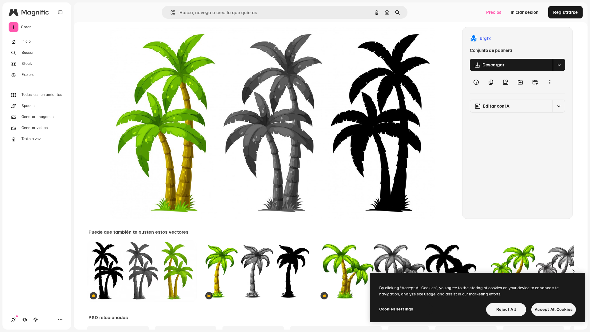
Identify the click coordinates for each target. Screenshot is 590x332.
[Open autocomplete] (170, 12)
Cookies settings (396, 309)
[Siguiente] (573, 271)
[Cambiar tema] (36, 320)
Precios (494, 12)
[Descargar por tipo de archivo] (559, 65)
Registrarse (565, 12)
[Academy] (25, 320)
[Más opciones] (550, 82)
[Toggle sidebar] (60, 12)
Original (149, 39)
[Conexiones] (13, 320)
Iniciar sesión (524, 12)
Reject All (506, 309)
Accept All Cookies (553, 309)
